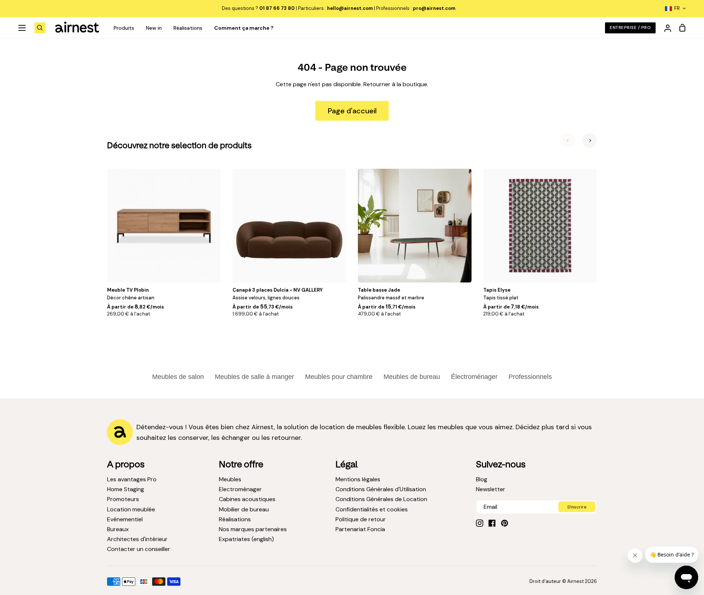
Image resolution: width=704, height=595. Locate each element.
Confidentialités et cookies (372, 509)
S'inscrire (576, 507)
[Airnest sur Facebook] (492, 523)
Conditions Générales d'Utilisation (381, 489)
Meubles (230, 479)
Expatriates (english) (246, 539)
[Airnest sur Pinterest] (504, 523)
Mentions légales (358, 479)
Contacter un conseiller (138, 549)
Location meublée (131, 509)
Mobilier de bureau (244, 509)
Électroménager (474, 376)
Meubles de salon (178, 376)
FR (677, 8)
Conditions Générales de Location (381, 499)
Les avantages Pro (132, 479)
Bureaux (118, 529)
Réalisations (235, 519)
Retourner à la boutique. (395, 84)
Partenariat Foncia (360, 529)
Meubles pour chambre (339, 376)
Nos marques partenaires (253, 529)
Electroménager (240, 489)
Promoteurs (123, 499)
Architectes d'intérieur (137, 539)
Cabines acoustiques (247, 499)
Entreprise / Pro (630, 27)
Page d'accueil (352, 111)
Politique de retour (361, 519)
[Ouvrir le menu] (22, 28)
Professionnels (530, 376)
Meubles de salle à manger (254, 376)
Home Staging (125, 489)
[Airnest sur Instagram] (479, 523)
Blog (481, 479)
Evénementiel (125, 519)
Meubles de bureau (412, 376)
